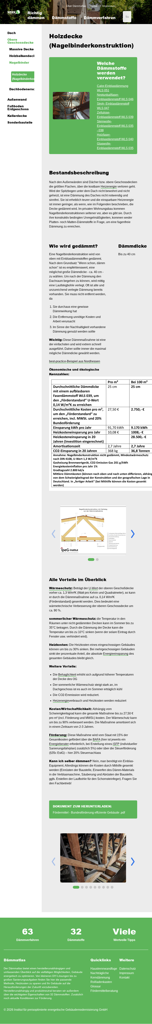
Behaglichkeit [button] (67, 674)
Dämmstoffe (64, 17)
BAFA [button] (96, 739)
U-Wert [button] (93, 588)
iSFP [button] (116, 743)
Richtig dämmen (35, 15)
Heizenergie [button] (109, 186)
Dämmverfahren (99, 17)
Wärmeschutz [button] (60, 588)
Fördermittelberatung (104, 990)
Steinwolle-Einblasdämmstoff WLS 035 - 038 (115, 126)
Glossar (95, 986)
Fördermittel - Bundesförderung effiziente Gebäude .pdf (89, 812)
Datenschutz (127, 968)
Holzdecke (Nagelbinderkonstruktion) (30, 76)
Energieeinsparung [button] (115, 653)
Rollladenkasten (101, 981)
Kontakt (94, 5)
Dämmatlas (13, 12)
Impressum (108, 5)
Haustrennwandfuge (103, 968)
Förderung (45, 998)
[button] (132, 534)
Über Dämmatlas (76, 5)
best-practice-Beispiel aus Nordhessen (74, 361)
